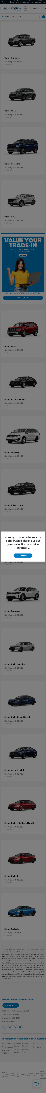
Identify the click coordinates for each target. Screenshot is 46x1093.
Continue (23, 555)
